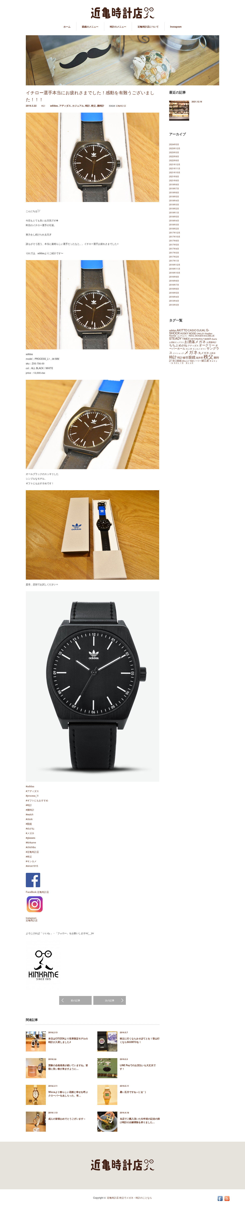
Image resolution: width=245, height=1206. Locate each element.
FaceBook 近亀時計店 (37, 892)
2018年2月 (174, 228)
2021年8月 (174, 180)
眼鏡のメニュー (90, 26)
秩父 (93, 105)
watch (207, 338)
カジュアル (78, 105)
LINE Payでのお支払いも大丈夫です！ (138, 1066)
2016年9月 (174, 276)
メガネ (191, 352)
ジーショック (178, 353)
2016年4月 (174, 296)
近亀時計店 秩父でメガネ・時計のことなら (129, 1197)
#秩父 (29, 856)
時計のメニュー (118, 26)
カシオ (189, 348)
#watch (29, 814)
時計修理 (182, 357)
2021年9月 (174, 176)
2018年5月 (174, 216)
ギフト (203, 348)
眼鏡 (192, 357)
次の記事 (109, 1000)
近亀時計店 (121, 105)
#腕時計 (30, 809)
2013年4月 (174, 300)
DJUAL (201, 330)
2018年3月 (174, 224)
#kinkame (31, 842)
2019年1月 (174, 212)
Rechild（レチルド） (178, 335)
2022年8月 (174, 156)
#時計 (29, 805)
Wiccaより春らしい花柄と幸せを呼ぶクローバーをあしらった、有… (68, 1093)
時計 (43, 105)
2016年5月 (174, 292)
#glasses (30, 837)
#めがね (30, 828)
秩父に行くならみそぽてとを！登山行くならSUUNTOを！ (140, 1040)
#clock (29, 819)
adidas (54, 105)
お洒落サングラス (176, 342)
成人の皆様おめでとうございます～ (67, 1118)
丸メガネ (203, 353)
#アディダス (32, 791)
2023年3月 (174, 152)
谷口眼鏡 (177, 360)
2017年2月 (174, 256)
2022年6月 (174, 160)
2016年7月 (174, 284)
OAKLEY (200, 333)
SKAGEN (199, 335)
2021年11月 (174, 168)
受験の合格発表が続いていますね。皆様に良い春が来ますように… (68, 1066)
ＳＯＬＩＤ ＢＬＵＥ (184, 362)
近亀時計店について (148, 26)
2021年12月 (174, 164)
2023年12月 (174, 148)
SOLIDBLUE (209, 335)
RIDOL (191, 335)
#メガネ (30, 833)
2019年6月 (174, 192)
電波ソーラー (195, 360)
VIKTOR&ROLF (197, 338)
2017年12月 (174, 232)
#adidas (30, 786)
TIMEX (186, 338)
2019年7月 (174, 188)
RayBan (208, 333)
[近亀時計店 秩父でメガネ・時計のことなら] (122, 13)
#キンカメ (31, 861)
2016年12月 (174, 264)
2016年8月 (174, 280)
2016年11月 (174, 268)
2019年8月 (174, 184)
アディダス (65, 105)
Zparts (214, 339)
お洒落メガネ (195, 341)
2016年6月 (174, 288)
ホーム (67, 26)
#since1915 (32, 865)
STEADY (175, 338)
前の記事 (75, 1000)
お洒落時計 (211, 342)
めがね (183, 345)
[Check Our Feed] (227, 1200)
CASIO (192, 330)
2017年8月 (174, 240)
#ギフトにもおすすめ (37, 800)
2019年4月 (174, 200)
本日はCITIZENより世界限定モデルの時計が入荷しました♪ (68, 1040)
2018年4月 (174, 220)
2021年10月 (174, 172)
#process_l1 (32, 795)
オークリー (207, 345)
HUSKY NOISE (188, 333)
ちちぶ (173, 345)
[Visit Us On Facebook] (220, 1200)
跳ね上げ (186, 360)
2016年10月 (174, 272)
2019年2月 (174, 208)
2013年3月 (174, 304)
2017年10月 (174, 236)
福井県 (199, 357)
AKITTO (182, 330)
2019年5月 (174, 196)
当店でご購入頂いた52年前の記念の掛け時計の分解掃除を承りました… (140, 1120)
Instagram (176, 26)
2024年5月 (174, 144)
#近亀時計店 (32, 851)
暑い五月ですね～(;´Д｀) (133, 1092)
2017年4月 (174, 248)
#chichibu (31, 847)
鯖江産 (205, 360)
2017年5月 (174, 244)
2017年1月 (174, 260)
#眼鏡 (29, 823)
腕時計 (100, 105)
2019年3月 (174, 204)
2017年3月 (174, 252)
